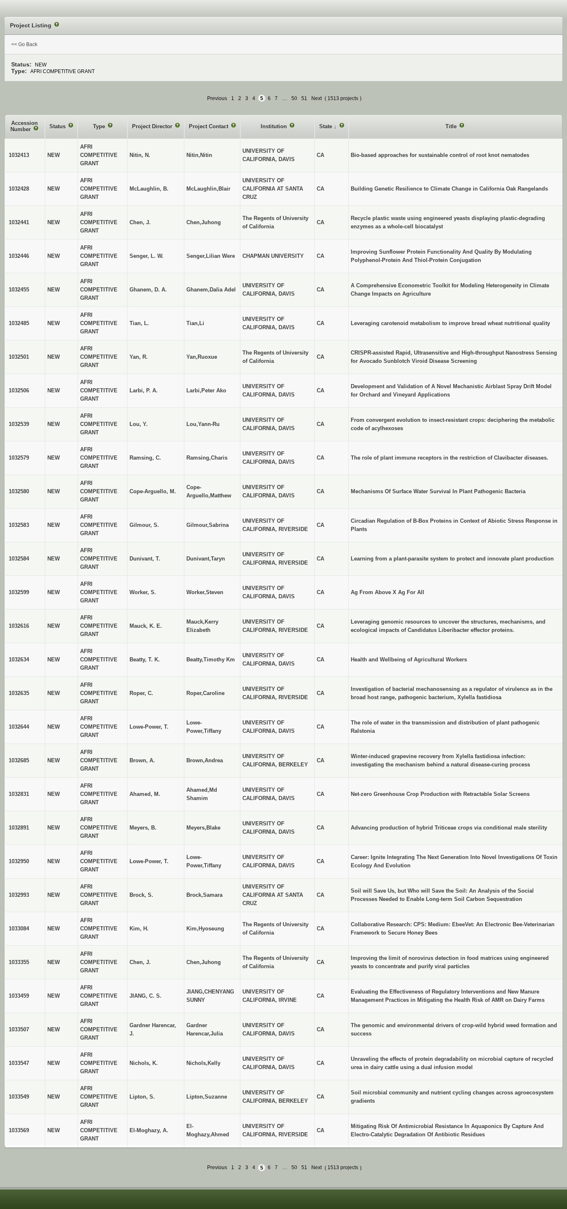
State (326, 126)
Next (316, 98)
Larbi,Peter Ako (206, 390)
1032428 (19, 189)
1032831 (19, 794)
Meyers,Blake (203, 828)
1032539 (19, 424)
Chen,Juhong (203, 222)
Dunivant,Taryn (205, 559)
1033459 (19, 996)
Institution (274, 126)
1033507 (19, 1029)
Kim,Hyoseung (205, 928)
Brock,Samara (204, 895)
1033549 (19, 1097)
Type (100, 126)
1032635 (19, 693)
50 (294, 98)
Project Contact (209, 126)
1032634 (19, 659)
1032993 (19, 895)
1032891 (19, 828)
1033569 (19, 1130)
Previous (217, 98)
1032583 (19, 525)
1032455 (19, 289)
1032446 (19, 256)
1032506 (19, 390)
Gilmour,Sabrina (207, 525)
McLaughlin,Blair (208, 189)
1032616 (19, 626)
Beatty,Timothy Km (210, 659)
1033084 (19, 928)
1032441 (19, 222)
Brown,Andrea (204, 760)
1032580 (19, 491)
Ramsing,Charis (206, 458)
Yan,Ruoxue (201, 357)
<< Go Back (24, 44)
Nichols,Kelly (203, 1063)
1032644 (19, 727)
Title (451, 126)
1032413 (19, 155)
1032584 (19, 559)
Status (58, 126)
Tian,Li (195, 323)
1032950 (19, 861)
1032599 (19, 592)
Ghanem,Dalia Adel (211, 289)
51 (304, 98)
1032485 (19, 323)
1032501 (19, 357)
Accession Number (24, 126)
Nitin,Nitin (199, 155)
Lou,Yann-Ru (203, 424)
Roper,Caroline (205, 693)
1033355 (19, 962)
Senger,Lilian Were (210, 256)
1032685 (19, 760)
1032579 (19, 458)
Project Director (153, 126)
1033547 (19, 1063)
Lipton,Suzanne (206, 1097)
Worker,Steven (204, 592)
